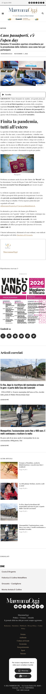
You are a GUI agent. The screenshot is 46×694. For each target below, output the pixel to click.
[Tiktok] (41, 3)
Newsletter (15, 626)
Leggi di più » (23, 469)
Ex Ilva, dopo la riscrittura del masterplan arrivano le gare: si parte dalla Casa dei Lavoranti (22, 386)
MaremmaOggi (10, 251)
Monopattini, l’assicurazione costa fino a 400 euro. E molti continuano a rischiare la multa (22, 432)
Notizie (3, 28)
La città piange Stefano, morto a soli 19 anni (31, 485)
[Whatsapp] (43, 3)
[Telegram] (32, 3)
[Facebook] (29, 3)
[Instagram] (34, 3)
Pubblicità (23, 626)
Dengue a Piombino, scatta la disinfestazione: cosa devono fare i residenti (31, 465)
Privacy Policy (32, 626)
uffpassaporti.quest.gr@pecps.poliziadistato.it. (18, 206)
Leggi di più (4, 399)
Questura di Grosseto (25, 235)
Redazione (7, 626)
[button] (2, 13)
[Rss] (36, 3)
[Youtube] (39, 3)
